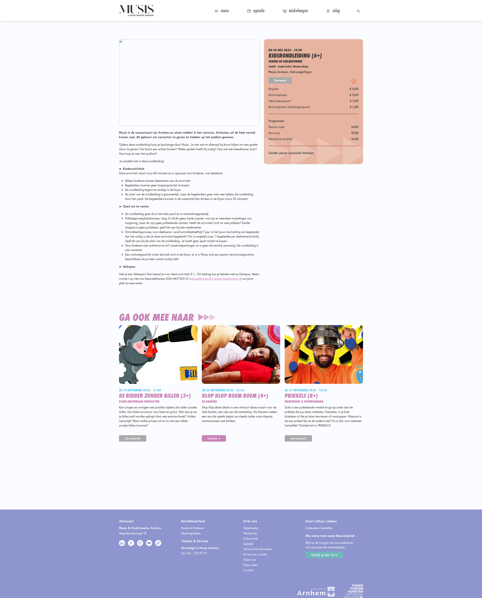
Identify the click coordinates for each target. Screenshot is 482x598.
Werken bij (250, 533)
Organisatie (250, 528)
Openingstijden (191, 533)
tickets (212, 438)
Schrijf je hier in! (322, 555)
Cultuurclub (250, 538)
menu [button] (224, 10)
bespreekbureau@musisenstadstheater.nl (215, 278)
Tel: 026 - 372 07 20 (194, 553)
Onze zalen (250, 565)
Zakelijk (248, 544)
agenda (258, 10)
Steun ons (249, 559)
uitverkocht (133, 438)
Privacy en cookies (255, 554)
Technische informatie (257, 549)
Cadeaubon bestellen (319, 528)
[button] (359, 10)
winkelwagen (298, 10)
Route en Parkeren (192, 528)
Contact (248, 570)
